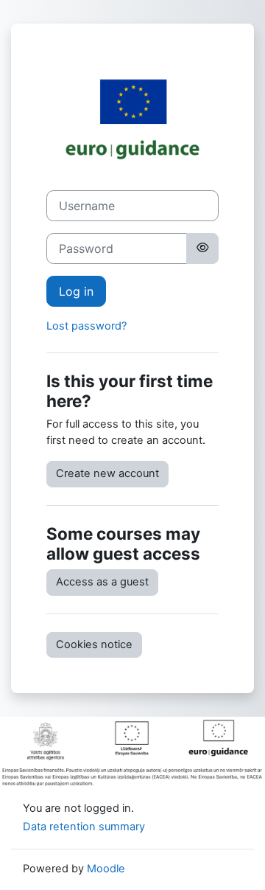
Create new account (107, 473)
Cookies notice (94, 644)
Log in (76, 291)
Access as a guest (102, 581)
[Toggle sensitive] (202, 248)
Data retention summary (84, 826)
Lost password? (86, 326)
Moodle (106, 868)
